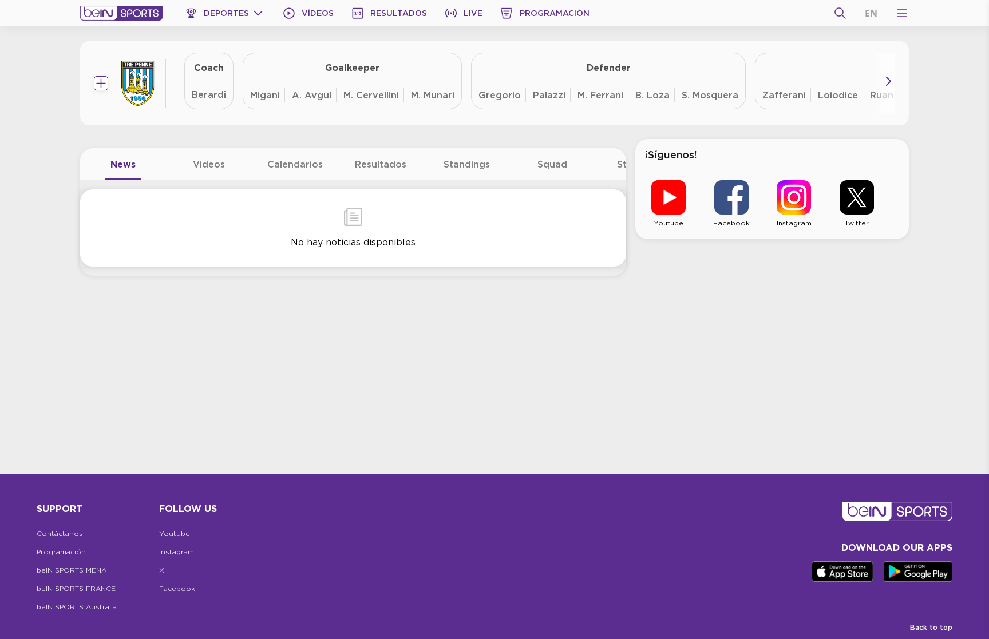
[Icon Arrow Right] (888, 81)
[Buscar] (840, 13)
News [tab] (123, 164)
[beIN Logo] (121, 13)
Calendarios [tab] (295, 164)
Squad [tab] (552, 164)
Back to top (931, 627)
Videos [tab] (209, 164)
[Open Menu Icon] (902, 13)
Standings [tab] (467, 164)
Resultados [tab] (380, 164)
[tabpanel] (353, 228)
